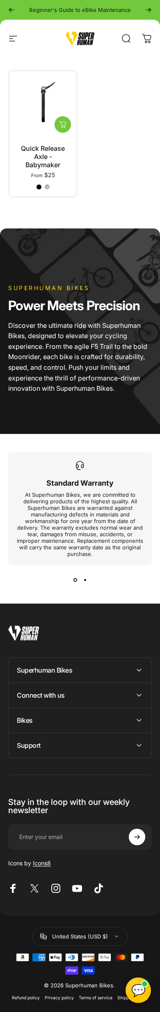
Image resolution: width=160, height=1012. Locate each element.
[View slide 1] (75, 580)
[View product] (63, 124)
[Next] (148, 10)
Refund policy (26, 997)
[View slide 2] (85, 580)
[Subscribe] (137, 837)
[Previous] (11, 10)
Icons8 (42, 863)
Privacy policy (59, 997)
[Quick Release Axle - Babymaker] (43, 104)
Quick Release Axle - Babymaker (43, 156)
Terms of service (95, 997)
